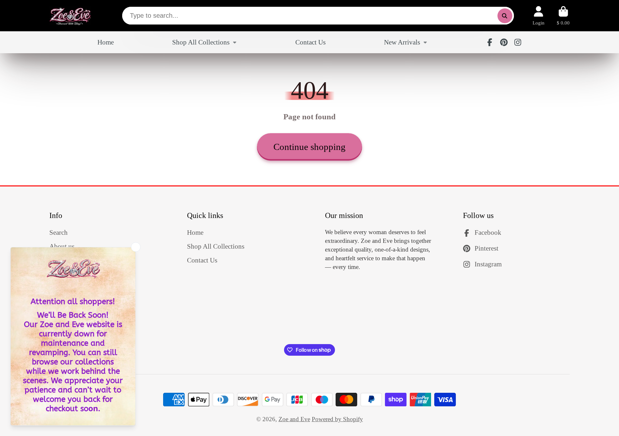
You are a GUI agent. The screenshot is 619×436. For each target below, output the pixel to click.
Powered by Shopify (337, 419)
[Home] (70, 15)
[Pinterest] (504, 42)
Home (105, 42)
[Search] (504, 15)
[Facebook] (490, 42)
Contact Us (310, 42)
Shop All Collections (201, 42)
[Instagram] (518, 42)
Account (539, 15)
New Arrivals (402, 42)
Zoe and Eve (294, 419)
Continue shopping (309, 147)
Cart (563, 15)
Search (58, 232)
